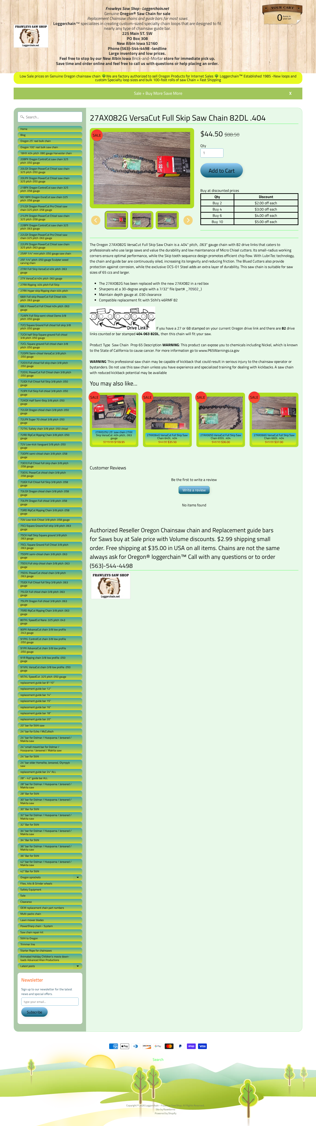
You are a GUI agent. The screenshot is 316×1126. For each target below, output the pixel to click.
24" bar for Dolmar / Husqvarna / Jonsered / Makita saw (45, 739)
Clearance (26, 902)
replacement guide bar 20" (35, 719)
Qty (203, 145)
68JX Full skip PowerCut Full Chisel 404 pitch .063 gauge (43, 298)
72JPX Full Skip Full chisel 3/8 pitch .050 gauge (44, 392)
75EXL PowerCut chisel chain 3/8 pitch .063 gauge (43, 574)
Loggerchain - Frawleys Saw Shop (163, 1105)
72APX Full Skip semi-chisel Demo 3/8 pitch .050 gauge (43, 317)
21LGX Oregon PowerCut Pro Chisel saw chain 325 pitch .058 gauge (43, 208)
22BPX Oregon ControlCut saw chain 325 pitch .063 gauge (44, 227)
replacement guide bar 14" (35, 695)
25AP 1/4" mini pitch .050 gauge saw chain (45, 253)
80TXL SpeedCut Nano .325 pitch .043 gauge (42, 621)
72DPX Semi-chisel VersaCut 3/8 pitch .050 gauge (43, 355)
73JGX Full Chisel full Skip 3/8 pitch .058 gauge (44, 483)
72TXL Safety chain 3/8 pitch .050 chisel (44, 428)
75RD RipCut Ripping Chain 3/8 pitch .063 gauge (44, 612)
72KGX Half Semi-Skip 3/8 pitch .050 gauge (42, 402)
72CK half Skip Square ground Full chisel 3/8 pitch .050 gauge (43, 336)
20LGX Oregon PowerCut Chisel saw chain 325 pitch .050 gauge (44, 170)
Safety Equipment (30, 889)
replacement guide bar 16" (35, 707)
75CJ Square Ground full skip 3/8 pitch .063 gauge (45, 527)
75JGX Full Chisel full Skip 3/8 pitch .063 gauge (44, 584)
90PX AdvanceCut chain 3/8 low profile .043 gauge (43, 631)
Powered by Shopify (165, 1113)
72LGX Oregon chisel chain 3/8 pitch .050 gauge (44, 411)
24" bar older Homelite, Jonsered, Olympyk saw (45, 764)
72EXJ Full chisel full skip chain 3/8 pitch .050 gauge (44, 364)
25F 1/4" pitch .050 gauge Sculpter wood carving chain (44, 261)
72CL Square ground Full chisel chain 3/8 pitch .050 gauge (44, 345)
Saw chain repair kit (31, 932)
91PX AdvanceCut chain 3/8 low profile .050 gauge (43, 650)
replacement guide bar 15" (35, 701)
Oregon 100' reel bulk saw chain (39, 147)
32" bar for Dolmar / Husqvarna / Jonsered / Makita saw (45, 816)
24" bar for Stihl (29, 756)
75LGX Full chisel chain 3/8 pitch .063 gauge (42, 593)
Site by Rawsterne (165, 1109)
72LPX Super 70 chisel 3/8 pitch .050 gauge (42, 421)
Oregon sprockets (51, 877)
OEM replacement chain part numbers (42, 908)
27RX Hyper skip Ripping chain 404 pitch (44, 290)
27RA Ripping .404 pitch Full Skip (39, 284)
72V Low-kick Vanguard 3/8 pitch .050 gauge (43, 446)
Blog (22, 135)
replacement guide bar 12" (35, 688)
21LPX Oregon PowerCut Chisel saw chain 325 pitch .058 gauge (44, 217)
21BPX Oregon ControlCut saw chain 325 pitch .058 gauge (44, 189)
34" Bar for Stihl (29, 840)
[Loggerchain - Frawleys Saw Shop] (31, 36)
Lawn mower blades (32, 920)
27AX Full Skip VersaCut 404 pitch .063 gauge (43, 270)
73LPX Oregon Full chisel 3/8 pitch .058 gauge (43, 502)
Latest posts (51, 966)
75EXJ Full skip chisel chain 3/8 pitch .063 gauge (45, 565)
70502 (193, 289)
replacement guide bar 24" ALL (38, 772)
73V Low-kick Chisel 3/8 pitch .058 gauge (45, 519)
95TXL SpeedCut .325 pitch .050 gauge (43, 676)
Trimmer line (27, 944)
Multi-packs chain (30, 914)
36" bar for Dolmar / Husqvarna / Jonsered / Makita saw (45, 848)
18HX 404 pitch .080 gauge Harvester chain (46, 153)
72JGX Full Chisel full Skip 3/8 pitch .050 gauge (44, 383)
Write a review (194, 490)
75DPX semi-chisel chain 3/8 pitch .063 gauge (43, 556)
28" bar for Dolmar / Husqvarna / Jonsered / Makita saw (45, 785)
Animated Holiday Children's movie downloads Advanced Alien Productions (44, 958)
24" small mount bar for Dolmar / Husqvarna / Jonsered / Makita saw (41, 748)
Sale (22, 895)
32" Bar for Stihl (29, 824)
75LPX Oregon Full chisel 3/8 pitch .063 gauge (43, 602)
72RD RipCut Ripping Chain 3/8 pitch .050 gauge (44, 436)
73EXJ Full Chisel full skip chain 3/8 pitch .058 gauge (44, 464)
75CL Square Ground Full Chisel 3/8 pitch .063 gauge (44, 546)
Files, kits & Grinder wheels (36, 883)
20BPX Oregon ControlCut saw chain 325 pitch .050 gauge (44, 161)
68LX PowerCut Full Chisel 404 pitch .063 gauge (44, 308)
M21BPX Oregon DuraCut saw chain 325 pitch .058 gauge (44, 198)
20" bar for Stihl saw (32, 725)
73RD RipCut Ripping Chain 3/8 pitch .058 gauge (44, 512)
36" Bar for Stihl (29, 856)
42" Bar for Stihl (29, 871)
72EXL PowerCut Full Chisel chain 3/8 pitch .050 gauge (45, 374)
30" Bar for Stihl (29, 809)
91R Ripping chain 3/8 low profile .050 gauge (42, 659)
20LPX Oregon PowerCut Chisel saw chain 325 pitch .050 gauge (44, 180)
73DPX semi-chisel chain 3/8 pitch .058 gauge (43, 455)
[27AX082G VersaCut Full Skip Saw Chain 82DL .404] (116, 220)
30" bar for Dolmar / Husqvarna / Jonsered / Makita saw (45, 801)
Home (23, 129)
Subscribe (34, 1012)
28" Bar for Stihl (29, 793)
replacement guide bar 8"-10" (37, 682)
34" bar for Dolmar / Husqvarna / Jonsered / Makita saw (45, 832)
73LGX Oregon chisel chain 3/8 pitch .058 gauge (44, 493)
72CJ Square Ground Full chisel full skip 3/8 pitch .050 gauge (45, 326)
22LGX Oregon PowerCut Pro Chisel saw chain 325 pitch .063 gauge (43, 236)
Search (158, 1059)
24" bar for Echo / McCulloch (36, 731)
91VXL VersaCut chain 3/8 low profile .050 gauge (45, 669)
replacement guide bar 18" (35, 713)
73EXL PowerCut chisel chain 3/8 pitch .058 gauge (43, 474)
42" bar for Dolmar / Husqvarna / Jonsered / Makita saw (45, 863)
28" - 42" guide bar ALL (34, 778)
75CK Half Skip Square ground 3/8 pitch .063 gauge (43, 537)
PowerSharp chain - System (36, 926)
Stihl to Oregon (29, 938)
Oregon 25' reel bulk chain (35, 141)
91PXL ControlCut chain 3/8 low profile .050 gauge (43, 640)
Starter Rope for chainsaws (36, 950)
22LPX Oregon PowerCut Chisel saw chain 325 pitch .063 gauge (44, 246)
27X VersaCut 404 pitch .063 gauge (41, 278)
